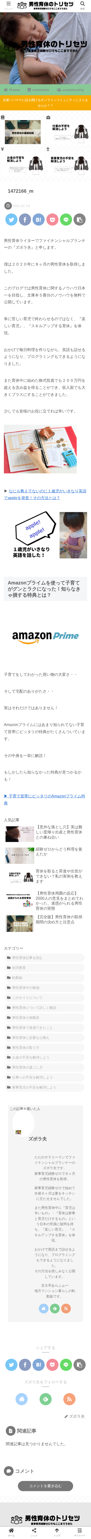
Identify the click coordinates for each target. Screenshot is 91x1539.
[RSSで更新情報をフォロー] (66, 1308)
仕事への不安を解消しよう (32, 1077)
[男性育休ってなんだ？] (23, 130)
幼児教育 (19, 968)
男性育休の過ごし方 (27, 1067)
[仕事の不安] (68, 130)
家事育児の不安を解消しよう (34, 1087)
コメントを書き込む (45, 1486)
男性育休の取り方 (25, 1048)
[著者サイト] (44, 1308)
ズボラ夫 (37, 1138)
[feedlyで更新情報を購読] (55, 1308)
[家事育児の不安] (68, 161)
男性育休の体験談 (25, 1018)
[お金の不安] (23, 161)
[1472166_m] (39, 219)
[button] (80, 841)
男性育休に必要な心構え (31, 1038)
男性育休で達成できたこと (32, 1028)
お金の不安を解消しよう (31, 1057)
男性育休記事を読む (27, 958)
